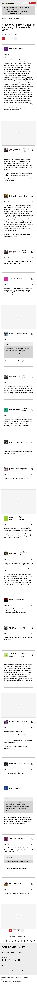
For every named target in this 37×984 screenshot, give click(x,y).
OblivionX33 (12, 764)
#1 (32, 54)
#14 (32, 633)
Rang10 (11, 788)
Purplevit (12, 722)
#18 (32, 794)
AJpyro (11, 442)
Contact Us (20, 952)
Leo (5, 34)
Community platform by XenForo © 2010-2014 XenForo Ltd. (15, 977)
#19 (32, 844)
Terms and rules (5, 970)
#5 (32, 284)
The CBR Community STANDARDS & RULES (17, 9)
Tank (10, 279)
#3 (32, 201)
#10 (32, 474)
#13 (32, 605)
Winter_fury (13, 628)
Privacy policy (15, 970)
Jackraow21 (12, 196)
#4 (32, 257)
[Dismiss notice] (33, 8)
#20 (32, 889)
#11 (32, 524)
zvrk (10, 838)
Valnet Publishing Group (15, 981)
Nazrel (11, 599)
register (10, 13)
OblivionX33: (10, 857)
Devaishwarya (13, 553)
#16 (32, 727)
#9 (32, 448)
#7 (32, 382)
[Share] (32, 48)
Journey (11, 469)
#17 (32, 769)
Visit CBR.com (5, 952)
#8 (32, 415)
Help (26, 11)
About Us (13, 952)
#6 (32, 339)
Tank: (7, 344)
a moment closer (12, 655)
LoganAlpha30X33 (14, 409)
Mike (10, 884)
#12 (32, 559)
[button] (7, 38)
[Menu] (3, 3)
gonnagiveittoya (14, 150)
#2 (32, 156)
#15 (32, 661)
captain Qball (11, 518)
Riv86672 (12, 334)
